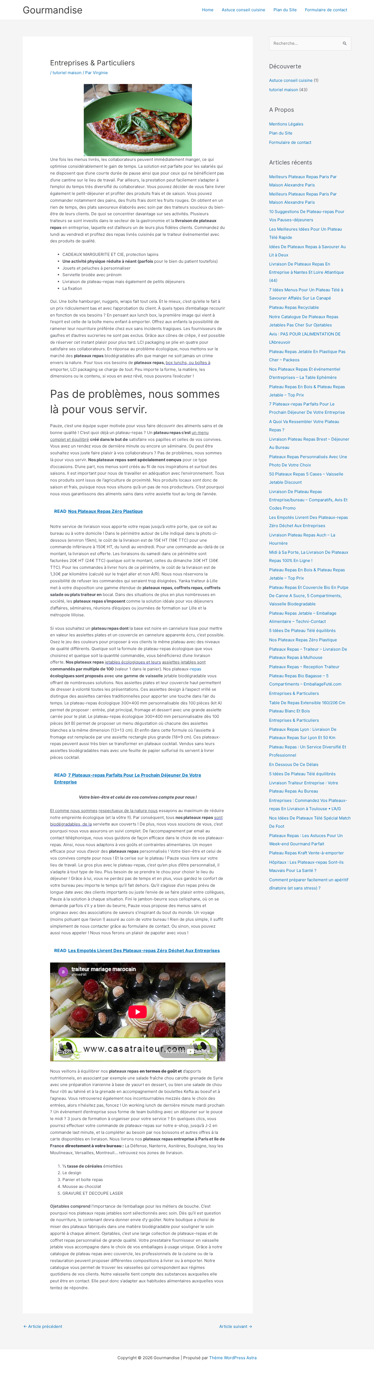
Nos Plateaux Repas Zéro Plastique (303, 639)
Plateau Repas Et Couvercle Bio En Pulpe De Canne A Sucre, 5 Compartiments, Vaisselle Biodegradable (309, 595)
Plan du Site (285, 9)
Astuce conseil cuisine (243, 9)
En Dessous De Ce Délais (293, 764)
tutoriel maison (67, 72)
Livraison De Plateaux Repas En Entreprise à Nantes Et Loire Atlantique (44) (306, 272)
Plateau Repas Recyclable (294, 307)
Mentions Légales (286, 124)
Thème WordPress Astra (233, 1357)
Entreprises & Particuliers (294, 693)
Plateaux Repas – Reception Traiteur (304, 666)
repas (195, 669)
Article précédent (42, 1326)
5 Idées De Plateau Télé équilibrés (302, 630)
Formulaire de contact (326, 9)
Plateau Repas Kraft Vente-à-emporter (306, 852)
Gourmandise (52, 10)
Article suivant (235, 1326)
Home (208, 9)
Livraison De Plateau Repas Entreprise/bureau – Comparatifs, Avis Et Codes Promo (308, 500)
